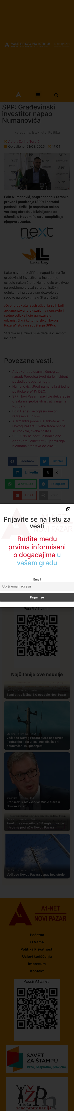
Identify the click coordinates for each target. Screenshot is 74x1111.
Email (37, 579)
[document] (37, 555)
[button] (68, 509)
